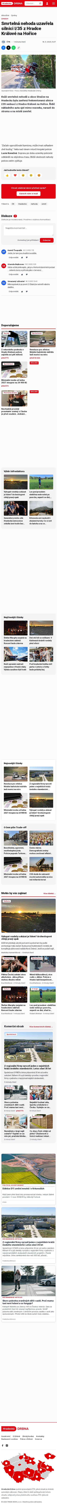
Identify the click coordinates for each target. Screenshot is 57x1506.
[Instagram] (7, 1445)
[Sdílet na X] (8, 48)
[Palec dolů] (27, 257)
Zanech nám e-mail (28, 194)
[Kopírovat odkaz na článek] (18, 48)
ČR (13, 204)
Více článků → (49, 893)
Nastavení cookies (9, 1439)
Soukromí (5, 1436)
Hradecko (22, 204)
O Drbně (16, 1436)
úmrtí (44, 204)
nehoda (34, 204)
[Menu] (53, 3)
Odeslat (47, 240)
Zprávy (14, 15)
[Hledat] (40, 3)
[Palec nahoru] (22, 257)
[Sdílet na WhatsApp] (13, 48)
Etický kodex (28, 1436)
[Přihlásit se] (47, 3)
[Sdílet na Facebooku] (3, 48)
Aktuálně (5, 15)
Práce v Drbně (26, 1439)
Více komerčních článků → (41, 1027)
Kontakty (40, 1436)
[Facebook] (2, 1445)
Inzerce (38, 1439)
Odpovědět (13, 257)
